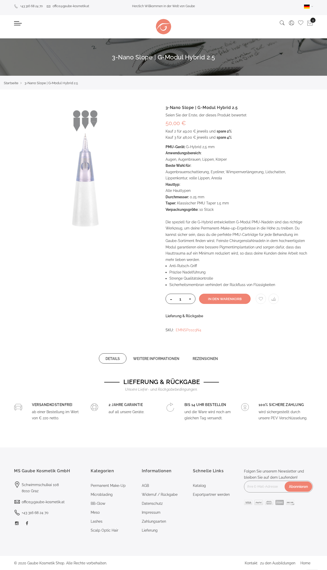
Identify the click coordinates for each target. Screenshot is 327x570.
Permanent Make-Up (108, 486)
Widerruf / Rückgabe (160, 494)
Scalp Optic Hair (104, 530)
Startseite (11, 83)
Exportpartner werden (211, 494)
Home (305, 563)
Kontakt (251, 563)
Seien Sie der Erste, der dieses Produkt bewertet (206, 115)
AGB (145, 486)
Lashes (96, 521)
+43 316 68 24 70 (31, 6)
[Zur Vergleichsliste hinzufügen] (273, 299)
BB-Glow (98, 503)
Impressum (151, 512)
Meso (95, 512)
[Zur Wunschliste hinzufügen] (261, 299)
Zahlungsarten (154, 521)
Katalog (199, 486)
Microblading (102, 494)
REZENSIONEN (205, 359)
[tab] (112, 358)
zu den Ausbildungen (277, 563)
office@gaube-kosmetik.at (71, 6)
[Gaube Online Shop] (163, 26)
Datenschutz (152, 503)
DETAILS (113, 359)
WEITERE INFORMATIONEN (156, 359)
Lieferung (150, 530)
